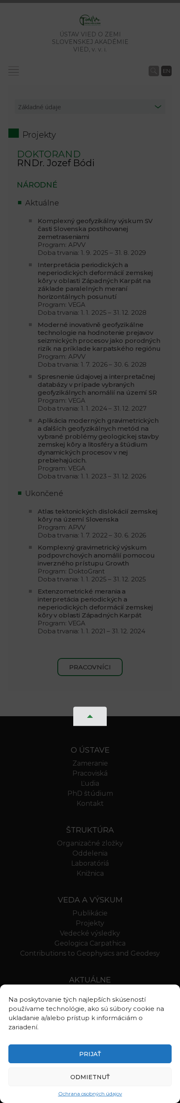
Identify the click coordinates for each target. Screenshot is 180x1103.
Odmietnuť (90, 1077)
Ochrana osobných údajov (90, 1093)
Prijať (90, 1054)
